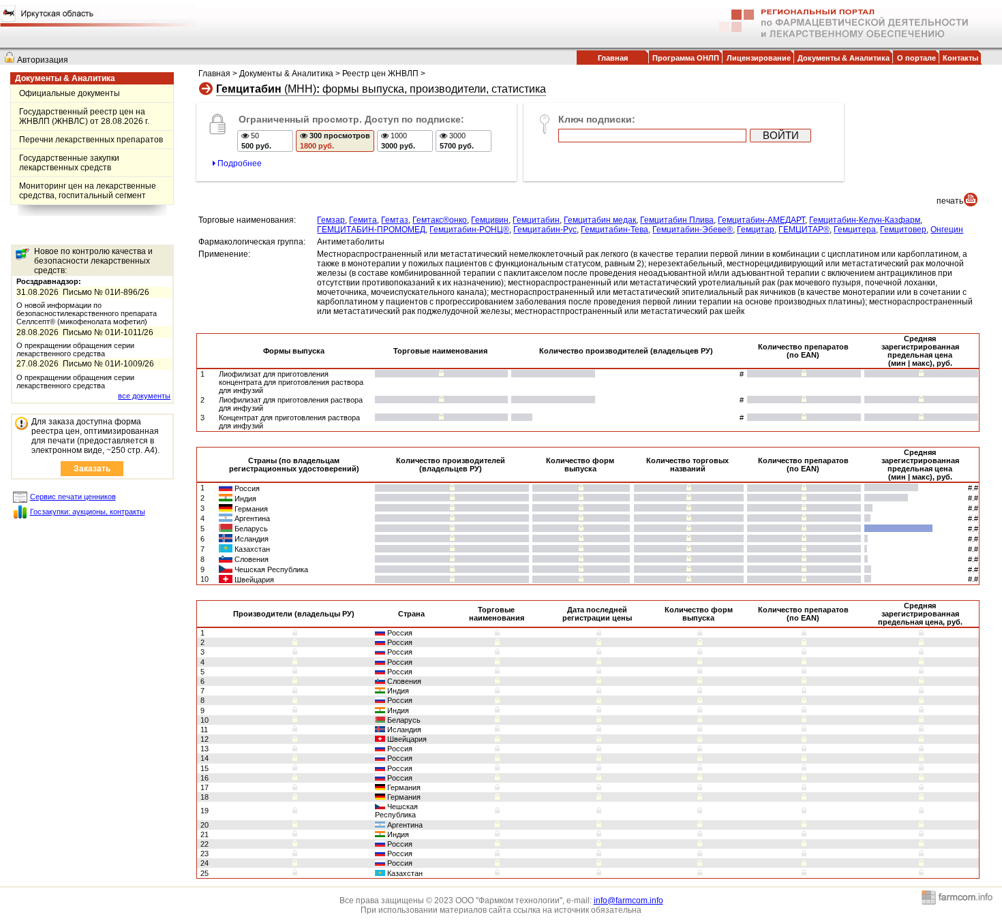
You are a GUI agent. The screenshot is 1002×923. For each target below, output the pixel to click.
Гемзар (331, 220)
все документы (144, 396)
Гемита (363, 220)
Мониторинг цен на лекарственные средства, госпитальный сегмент (87, 190)
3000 (457, 140)
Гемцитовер (903, 229)
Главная (613, 58)
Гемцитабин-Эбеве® (692, 229)
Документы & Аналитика (844, 58)
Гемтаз (394, 220)
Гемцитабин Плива (677, 220)
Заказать (92, 468)
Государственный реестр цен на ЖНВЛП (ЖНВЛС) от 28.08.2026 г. (84, 116)
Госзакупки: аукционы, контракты (87, 511)
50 (256, 140)
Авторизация (42, 60)
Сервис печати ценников (73, 496)
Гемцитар (755, 229)
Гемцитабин (536, 220)
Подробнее (238, 163)
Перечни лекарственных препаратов (91, 139)
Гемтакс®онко (439, 220)
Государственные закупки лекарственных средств (69, 162)
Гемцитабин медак (600, 220)
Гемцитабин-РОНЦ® (469, 229)
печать (950, 201)
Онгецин (946, 229)
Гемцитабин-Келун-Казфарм (864, 220)
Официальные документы (69, 93)
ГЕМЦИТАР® (804, 229)
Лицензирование (759, 58)
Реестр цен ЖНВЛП (380, 73)
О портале (916, 58)
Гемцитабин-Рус (545, 229)
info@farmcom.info (628, 900)
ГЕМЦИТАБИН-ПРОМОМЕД (371, 229)
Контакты (960, 58)
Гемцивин (489, 220)
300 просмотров (335, 140)
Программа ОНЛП (685, 58)
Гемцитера (855, 229)
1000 (398, 140)
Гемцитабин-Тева (614, 229)
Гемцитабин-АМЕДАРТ (761, 220)
